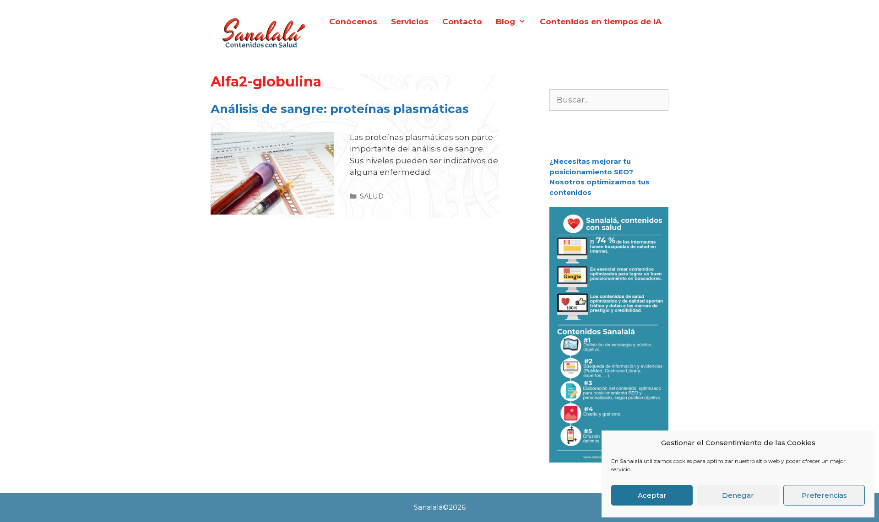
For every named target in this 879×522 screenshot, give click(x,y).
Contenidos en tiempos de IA (601, 21)
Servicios (410, 21)
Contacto (462, 21)
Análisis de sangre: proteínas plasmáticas (340, 109)
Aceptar (652, 495)
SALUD (372, 196)
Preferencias (824, 495)
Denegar (738, 495)
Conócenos (353, 21)
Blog (505, 21)
